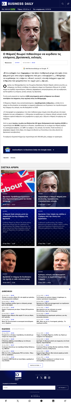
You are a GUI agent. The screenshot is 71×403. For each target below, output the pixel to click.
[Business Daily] (17, 4)
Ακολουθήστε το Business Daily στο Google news (31, 150)
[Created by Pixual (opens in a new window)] (35, 396)
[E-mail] (65, 401)
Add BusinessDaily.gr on (36, 68)
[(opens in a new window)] (6, 401)
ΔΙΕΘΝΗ (17, 62)
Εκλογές (13, 157)
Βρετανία (6, 157)
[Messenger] (41, 401)
